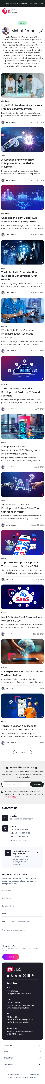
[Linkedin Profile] (41, 31)
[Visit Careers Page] (37, 852)
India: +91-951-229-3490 (20, 833)
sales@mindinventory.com (21, 819)
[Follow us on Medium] (16, 975)
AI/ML (3, 156)
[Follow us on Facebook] (29, 975)
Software (4, 384)
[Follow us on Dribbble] (12, 975)
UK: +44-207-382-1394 (19, 836)
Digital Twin (5, 101)
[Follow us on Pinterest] (33, 975)
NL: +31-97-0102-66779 (19, 840)
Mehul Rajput (11, 122)
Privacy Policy (10, 797)
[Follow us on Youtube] (20, 975)
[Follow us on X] (24, 975)
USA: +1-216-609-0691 (19, 829)
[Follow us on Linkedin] (8, 975)
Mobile (3, 442)
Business (4, 326)
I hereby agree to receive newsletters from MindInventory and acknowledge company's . (24, 794)
